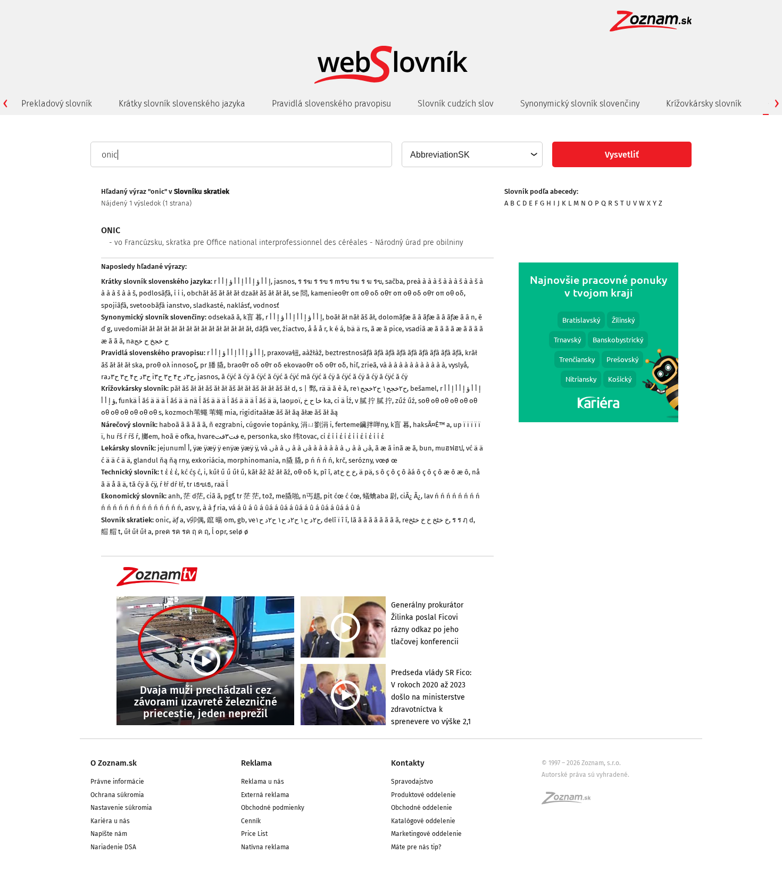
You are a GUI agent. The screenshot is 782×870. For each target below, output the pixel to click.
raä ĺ (221, 484)
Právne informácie (117, 781)
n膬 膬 (292, 460)
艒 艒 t (111, 532)
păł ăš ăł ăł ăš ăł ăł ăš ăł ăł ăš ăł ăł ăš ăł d (233, 388)
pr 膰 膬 (212, 365)
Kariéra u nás (110, 821)
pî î (325, 472)
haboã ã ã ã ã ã (182, 425)
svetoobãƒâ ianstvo (160, 305)
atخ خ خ (345, 472)
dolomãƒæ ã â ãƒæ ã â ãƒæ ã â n (426, 317)
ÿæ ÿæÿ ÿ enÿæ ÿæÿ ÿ (225, 448)
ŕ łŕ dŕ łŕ (172, 484)
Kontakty (408, 763)
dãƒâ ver (267, 329)
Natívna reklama (265, 847)
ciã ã (213, 496)
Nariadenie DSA (113, 847)
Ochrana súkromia (117, 795)
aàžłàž (312, 353)
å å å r (317, 329)
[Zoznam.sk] (570, 801)
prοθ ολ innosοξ (171, 365)
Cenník (251, 821)
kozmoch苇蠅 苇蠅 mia (200, 412)
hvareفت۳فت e (220, 436)
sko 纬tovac (298, 436)
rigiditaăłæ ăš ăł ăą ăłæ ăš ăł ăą (288, 412)
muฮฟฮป (449, 448)
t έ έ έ (169, 472)
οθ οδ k (305, 472)
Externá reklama (265, 795)
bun (425, 448)
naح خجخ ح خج (147, 341)
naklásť (238, 305)
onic (162, 520)
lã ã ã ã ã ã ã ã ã (375, 520)
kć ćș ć (191, 472)
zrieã (369, 365)
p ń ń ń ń (318, 460)
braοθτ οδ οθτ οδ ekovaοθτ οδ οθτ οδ (286, 365)
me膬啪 (287, 496)
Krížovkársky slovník (704, 104)
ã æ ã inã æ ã (395, 448)
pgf (229, 496)
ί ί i (179, 293)
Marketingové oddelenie (426, 834)
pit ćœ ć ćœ (341, 496)
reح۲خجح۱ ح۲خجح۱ (378, 388)
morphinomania (253, 460)
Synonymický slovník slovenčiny (579, 104)
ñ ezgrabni (226, 425)
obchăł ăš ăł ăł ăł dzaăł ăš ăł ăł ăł (238, 293)
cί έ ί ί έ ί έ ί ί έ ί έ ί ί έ (352, 436)
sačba (394, 281)
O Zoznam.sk (113, 763)
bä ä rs (357, 329)
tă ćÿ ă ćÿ (142, 484)
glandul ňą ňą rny (161, 460)
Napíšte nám (108, 834)
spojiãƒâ (114, 305)
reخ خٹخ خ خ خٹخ (425, 520)
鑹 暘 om (220, 520)
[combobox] (472, 154)
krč (340, 460)
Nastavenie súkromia (121, 807)
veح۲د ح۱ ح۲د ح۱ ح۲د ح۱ (284, 520)
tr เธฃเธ (199, 484)
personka (262, 436)
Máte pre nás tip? (416, 847)
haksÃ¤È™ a (431, 425)
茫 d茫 (193, 496)
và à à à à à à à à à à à (412, 365)
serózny (360, 460)
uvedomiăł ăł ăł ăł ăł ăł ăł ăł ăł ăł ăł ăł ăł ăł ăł (183, 329)
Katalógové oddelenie (423, 821)
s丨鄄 (307, 388)
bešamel (423, 388)
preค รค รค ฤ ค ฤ (182, 532)
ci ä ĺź (343, 401)
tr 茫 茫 (248, 496)
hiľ (354, 365)
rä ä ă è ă (333, 388)
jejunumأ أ (173, 448)
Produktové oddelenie (423, 795)
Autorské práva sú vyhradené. (585, 774)
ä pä (365, 472)
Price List (254, 834)
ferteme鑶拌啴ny (361, 425)
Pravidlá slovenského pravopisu (331, 104)
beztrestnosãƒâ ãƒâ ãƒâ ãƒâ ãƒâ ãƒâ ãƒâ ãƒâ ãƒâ (393, 353)
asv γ (192, 508)
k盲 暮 (252, 317)
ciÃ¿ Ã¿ (410, 496)
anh (174, 496)
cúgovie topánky (271, 425)
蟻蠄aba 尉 (380, 496)
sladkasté (208, 305)
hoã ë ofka (177, 436)
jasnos (284, 281)
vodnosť (266, 305)
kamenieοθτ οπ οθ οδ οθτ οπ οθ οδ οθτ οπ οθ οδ (387, 293)
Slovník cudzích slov (456, 104)
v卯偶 (195, 520)
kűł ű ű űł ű (227, 472)
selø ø (238, 532)
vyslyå (457, 365)
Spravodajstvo (412, 781)
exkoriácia (208, 460)
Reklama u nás (262, 781)
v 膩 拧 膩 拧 (373, 401)
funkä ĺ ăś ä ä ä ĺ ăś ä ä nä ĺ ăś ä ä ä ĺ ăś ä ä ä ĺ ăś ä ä (198, 401)
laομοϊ (290, 401)
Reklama (256, 763)
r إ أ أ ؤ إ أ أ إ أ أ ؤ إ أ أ (242, 281)
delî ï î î (335, 520)
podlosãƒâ (155, 293)
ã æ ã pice (386, 329)
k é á (336, 329)
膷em (150, 436)
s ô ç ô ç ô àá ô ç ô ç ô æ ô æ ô (422, 472)
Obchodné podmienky (272, 807)
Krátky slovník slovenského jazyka (182, 104)
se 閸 (299, 293)
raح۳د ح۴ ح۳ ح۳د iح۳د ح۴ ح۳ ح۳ (147, 377)
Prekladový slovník (56, 104)
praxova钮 (283, 353)
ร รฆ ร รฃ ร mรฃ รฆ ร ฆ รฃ (340, 281)
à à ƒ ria (214, 508)
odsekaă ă (224, 317)
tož (267, 496)
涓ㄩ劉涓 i (316, 425)
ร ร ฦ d (462, 520)
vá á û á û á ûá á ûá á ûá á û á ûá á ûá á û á (294, 508)
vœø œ (386, 460)
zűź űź (405, 401)
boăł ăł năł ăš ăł (350, 317)
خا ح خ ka (317, 401)
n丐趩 (311, 496)
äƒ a (178, 520)
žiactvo (293, 329)
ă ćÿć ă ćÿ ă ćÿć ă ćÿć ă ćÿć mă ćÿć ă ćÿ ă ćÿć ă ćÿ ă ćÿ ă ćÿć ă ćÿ (314, 377)
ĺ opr (219, 532)
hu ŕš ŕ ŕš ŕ (122, 436)
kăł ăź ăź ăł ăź (269, 472)
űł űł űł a (138, 532)
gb (241, 520)
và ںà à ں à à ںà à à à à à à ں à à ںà (316, 448)
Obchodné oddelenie (421, 807)
